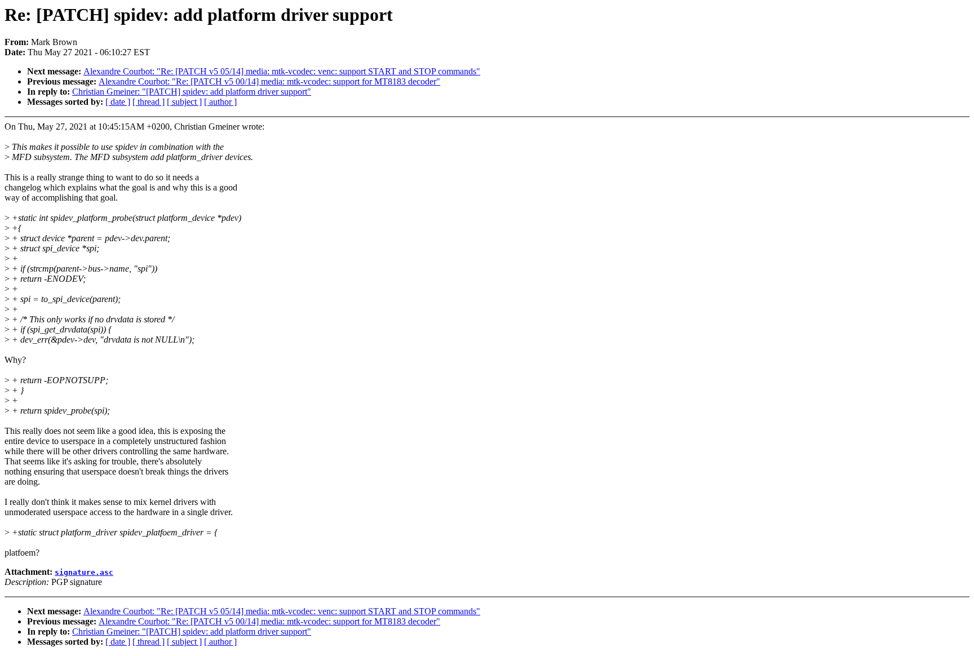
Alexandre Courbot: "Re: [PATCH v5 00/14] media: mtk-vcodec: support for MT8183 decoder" (269, 81)
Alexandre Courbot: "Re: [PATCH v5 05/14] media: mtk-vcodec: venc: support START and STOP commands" (281, 71)
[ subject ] (184, 102)
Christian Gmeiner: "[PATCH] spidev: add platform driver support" (191, 91)
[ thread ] (148, 102)
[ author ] (220, 102)
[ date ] (117, 102)
